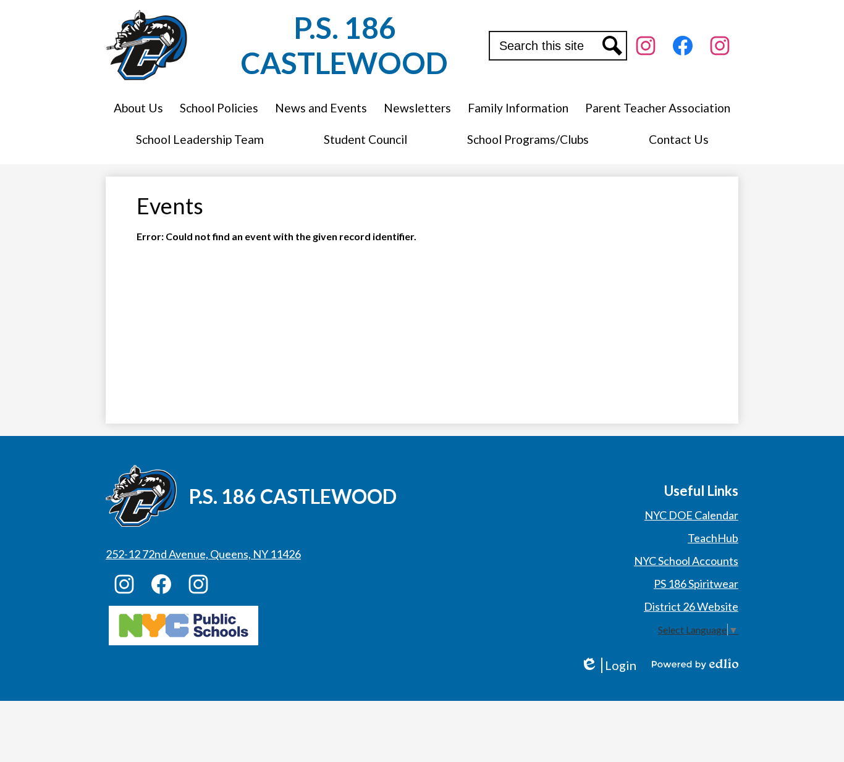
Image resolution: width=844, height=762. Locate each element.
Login (608, 665)
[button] (138, 108)
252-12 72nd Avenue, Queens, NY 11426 (203, 554)
